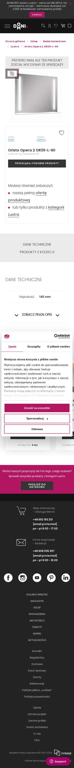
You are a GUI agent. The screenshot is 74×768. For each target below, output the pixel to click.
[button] (12, 73)
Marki (37, 633)
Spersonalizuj (35, 418)
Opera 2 (41, 139)
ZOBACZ (37, 14)
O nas (37, 733)
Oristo (11, 139)
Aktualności (37, 640)
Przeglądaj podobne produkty (37, 163)
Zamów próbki (37, 720)
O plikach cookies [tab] (58, 346)
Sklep (37, 607)
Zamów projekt (37, 714)
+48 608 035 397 (43, 551)
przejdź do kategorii (37, 486)
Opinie (37, 707)
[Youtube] (37, 581)
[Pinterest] (51, 581)
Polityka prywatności (37, 696)
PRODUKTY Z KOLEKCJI (37, 252)
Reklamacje (37, 683)
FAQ (37, 740)
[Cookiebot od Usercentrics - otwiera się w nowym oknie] (54, 336)
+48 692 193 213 (43, 519)
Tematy (37, 627)
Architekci (37, 620)
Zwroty (37, 677)
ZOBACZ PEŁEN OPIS (37, 315)
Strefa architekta (37, 727)
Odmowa (37, 429)
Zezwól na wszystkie (37, 407)
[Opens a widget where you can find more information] (58, 761)
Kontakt (37, 651)
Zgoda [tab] (12, 346)
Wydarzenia (37, 614)
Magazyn (37, 601)
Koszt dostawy (37, 670)
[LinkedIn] (65, 581)
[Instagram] (22, 581)
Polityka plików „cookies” (37, 690)
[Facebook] (8, 581)
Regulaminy (37, 657)
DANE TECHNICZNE (37, 244)
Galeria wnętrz (37, 594)
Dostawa (37, 664)
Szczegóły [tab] (33, 346)
